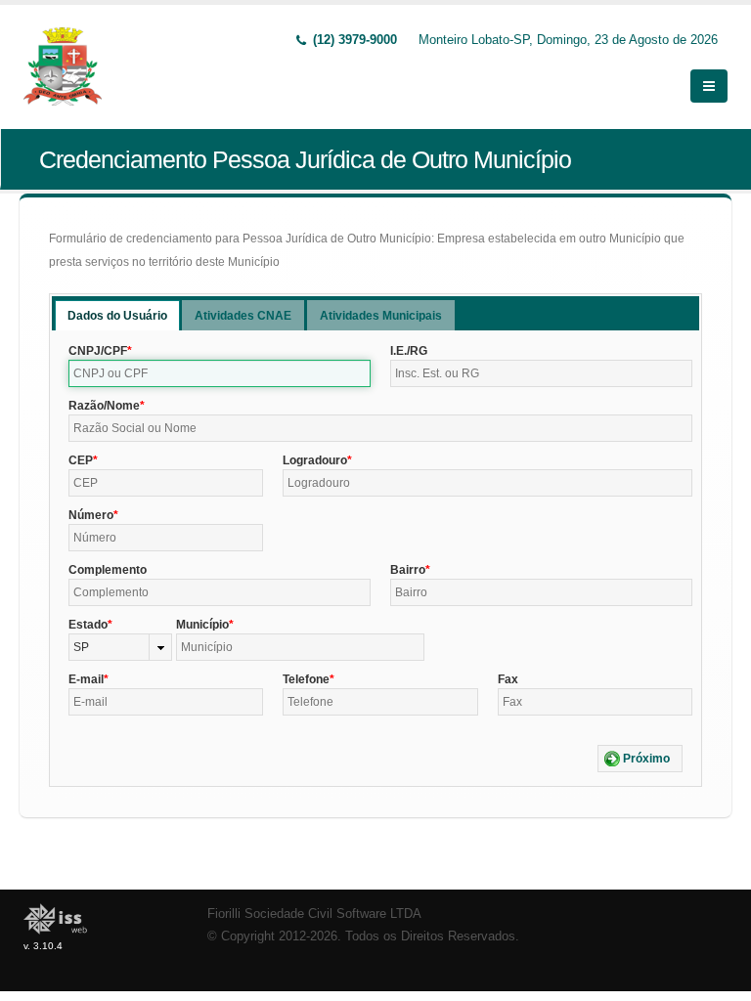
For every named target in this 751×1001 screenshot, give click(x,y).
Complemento (107, 570)
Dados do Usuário (117, 316)
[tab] (117, 315)
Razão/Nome (104, 406)
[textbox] (219, 373)
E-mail (86, 679)
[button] (640, 758)
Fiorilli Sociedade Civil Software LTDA (314, 914)
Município (202, 624)
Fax (508, 679)
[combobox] (120, 647)
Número (90, 515)
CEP (80, 460)
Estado (88, 624)
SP (81, 647)
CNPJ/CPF (97, 351)
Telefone (306, 679)
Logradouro (315, 460)
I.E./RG (408, 351)
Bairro (407, 570)
